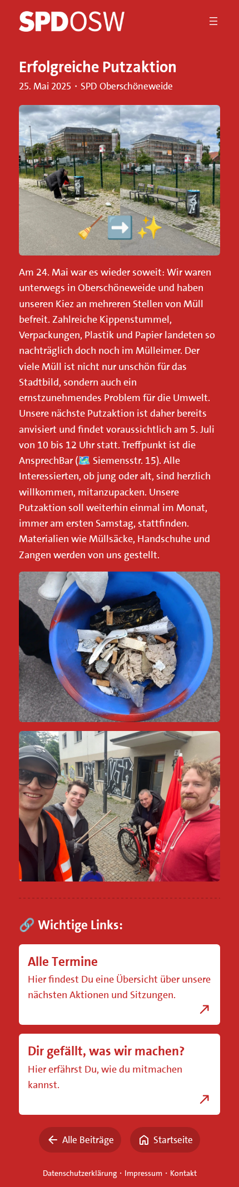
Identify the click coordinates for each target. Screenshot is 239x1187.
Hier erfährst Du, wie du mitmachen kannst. (105, 1077)
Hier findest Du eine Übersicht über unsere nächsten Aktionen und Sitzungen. (119, 987)
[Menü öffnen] (213, 21)
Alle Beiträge (88, 1140)
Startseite (173, 1140)
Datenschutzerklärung (80, 1173)
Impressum (143, 1173)
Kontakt (183, 1173)
